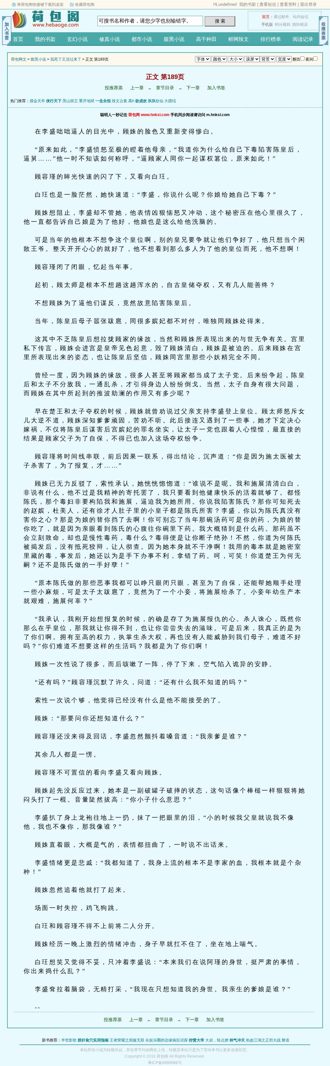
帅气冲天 (237, 1040)
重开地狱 (86, 101)
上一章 (137, 87)
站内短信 (300, 17)
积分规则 (282, 24)
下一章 (193, 87)
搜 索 (220, 21)
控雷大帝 (196, 1040)
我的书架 (247, 4)
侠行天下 (54, 101)
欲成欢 (141, 101)
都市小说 (141, 39)
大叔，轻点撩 (216, 1040)
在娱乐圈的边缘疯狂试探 (166, 1040)
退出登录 (308, 4)
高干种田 (206, 39)
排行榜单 (270, 39)
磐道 (285, 1040)
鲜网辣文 (238, 39)
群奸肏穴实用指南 (93, 1040)
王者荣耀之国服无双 (127, 1040)
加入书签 (216, 87)
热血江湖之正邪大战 (263, 1040)
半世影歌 (69, 1040)
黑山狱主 (70, 101)
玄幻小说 (77, 39)
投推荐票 (114, 87)
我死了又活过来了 (65, 59)
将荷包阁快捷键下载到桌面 (40, 4)
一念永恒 (103, 101)
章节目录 (165, 87)
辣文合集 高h (123, 101)
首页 (18, 39)
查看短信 (267, 4)
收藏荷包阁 (84, 4)
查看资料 (288, 4)
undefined (227, 4)
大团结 (170, 101)
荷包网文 (47, 19)
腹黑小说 (174, 39)
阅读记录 (303, 39)
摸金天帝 (37, 101)
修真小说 (109, 39)
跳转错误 (300, 24)
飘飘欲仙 (155, 101)
